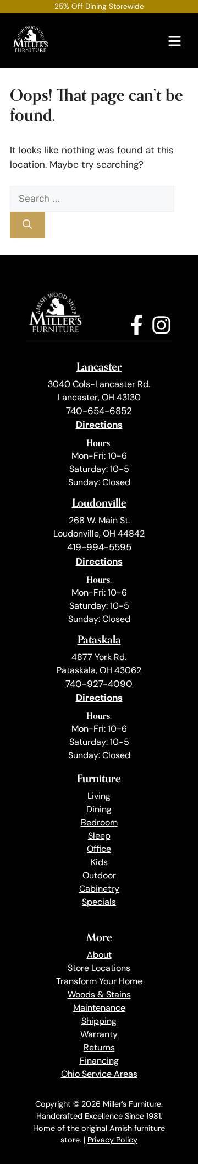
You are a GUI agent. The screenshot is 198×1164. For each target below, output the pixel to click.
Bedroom (99, 822)
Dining (99, 809)
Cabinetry (99, 888)
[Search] (27, 225)
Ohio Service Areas (99, 1074)
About (99, 955)
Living (99, 796)
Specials (99, 902)
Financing (99, 1060)
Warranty (99, 1034)
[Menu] (174, 41)
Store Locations (99, 968)
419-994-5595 (99, 547)
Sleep (99, 835)
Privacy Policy (112, 1140)
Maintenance (99, 1007)
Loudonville (99, 502)
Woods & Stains (99, 994)
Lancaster (99, 366)
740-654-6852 (99, 410)
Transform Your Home (99, 981)
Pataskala (99, 639)
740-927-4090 (99, 683)
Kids (99, 862)
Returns (99, 1047)
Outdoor (99, 875)
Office (99, 849)
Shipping (99, 1021)
